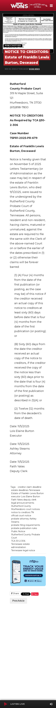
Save (36, 594)
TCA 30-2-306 (18, 541)
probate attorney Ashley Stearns (23, 520)
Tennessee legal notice (23, 550)
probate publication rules (24, 528)
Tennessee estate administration (20, 546)
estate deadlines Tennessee (25, 490)
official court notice (21, 515)
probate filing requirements (25, 525)
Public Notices (13, 46)
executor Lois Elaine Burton (25, 496)
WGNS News (34, 69)
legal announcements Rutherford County (22, 504)
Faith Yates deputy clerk (23, 499)
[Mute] (51, 704)
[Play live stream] (5, 704)
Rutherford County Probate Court (25, 536)
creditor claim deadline (29, 487)
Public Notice (18, 531)
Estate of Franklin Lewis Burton (27, 493)
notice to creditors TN (22, 512)
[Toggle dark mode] (46, 5)
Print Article (18, 600)
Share (15, 593)
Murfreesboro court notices (25, 509)
